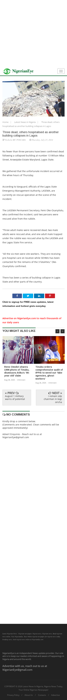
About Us (29, 695)
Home (5, 122)
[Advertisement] (33, 33)
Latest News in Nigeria (25, 122)
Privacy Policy (13, 695)
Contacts (42, 695)
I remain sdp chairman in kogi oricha (53, 399)
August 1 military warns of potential (15, 398)
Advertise (55, 695)
